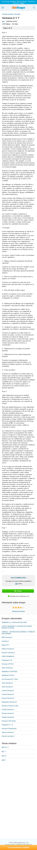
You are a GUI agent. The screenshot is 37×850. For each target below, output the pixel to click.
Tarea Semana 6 (7, 668)
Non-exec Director (22, 1)
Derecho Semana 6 (8, 652)
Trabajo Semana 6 (8, 717)
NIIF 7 (4, 760)
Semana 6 (5, 641)
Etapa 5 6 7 (5, 645)
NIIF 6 (4, 756)
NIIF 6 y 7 (5, 747)
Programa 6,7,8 (7, 660)
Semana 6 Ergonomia (9, 728)
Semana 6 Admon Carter (10, 706)
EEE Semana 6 (7, 637)
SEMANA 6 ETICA (8, 675)
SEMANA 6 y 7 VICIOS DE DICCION (14, 622)
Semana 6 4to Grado (9, 721)
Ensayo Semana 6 (8, 698)
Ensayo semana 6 (8, 713)
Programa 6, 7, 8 (7, 725)
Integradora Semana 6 (9, 702)
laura (3, 21)
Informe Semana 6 (8, 649)
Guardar (19, 591)
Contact (22, 3)
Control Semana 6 (8, 690)
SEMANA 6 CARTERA (9, 671)
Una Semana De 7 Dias (10, 679)
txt (16, 583)
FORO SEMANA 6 (8, 656)
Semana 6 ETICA (8, 664)
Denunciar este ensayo (18, 611)
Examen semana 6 (8, 736)
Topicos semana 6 (8, 732)
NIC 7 (4, 752)
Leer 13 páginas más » (18, 577)
